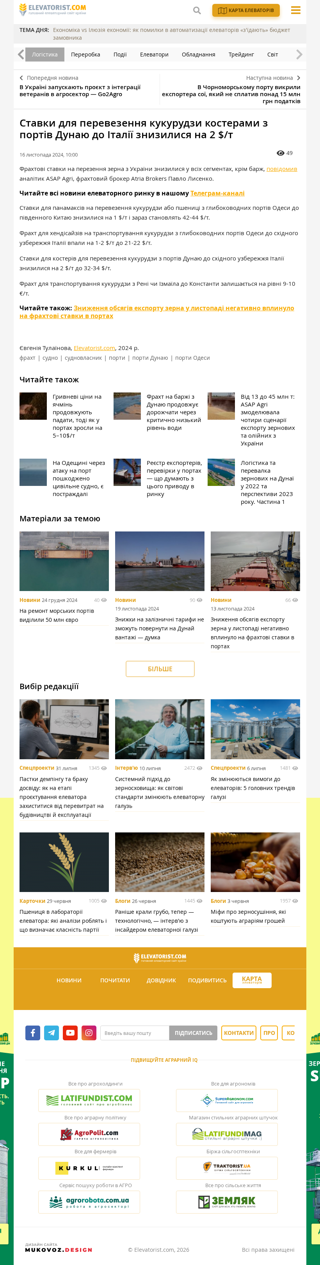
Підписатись (193, 1032)
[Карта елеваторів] (252, 981)
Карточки (32, 900)
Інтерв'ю (126, 768)
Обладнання (198, 54)
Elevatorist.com (94, 348)
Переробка (85, 54)
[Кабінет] (161, 999)
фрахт (28, 357)
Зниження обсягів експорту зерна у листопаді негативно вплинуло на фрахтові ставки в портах (157, 312)
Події (120, 54)
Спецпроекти (37, 768)
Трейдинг (241, 54)
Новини (30, 599)
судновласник (83, 357)
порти (117, 357)
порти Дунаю (150, 357)
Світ (272, 54)
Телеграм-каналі (217, 193)
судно (50, 357)
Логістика (45, 54)
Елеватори (154, 54)
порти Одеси (192, 357)
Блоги (122, 900)
